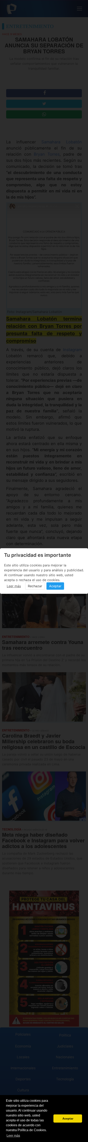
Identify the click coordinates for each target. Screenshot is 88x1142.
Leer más (14, 586)
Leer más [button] (13, 1135)
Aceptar (55, 586)
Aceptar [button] (67, 1118)
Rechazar (35, 586)
